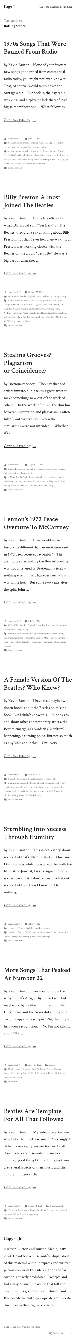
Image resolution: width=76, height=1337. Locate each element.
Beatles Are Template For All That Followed (34, 1115)
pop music (8, 147)
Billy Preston (46, 300)
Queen (63, 481)
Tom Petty (48, 485)
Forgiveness (17, 637)
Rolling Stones (49, 159)
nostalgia (49, 142)
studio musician (42, 317)
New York (21, 641)
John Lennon (28, 155)
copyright (60, 477)
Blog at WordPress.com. (26, 1326)
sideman (7, 317)
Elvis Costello (15, 155)
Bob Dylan (57, 300)
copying (51, 477)
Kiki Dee (50, 1073)
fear (34, 932)
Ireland (27, 637)
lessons (54, 932)
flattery (19, 481)
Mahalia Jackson (28, 308)
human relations (53, 625)
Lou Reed (56, 155)
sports (47, 928)
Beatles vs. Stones (45, 1210)
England (34, 142)
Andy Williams (39, 1069)
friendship (40, 625)
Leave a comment (15, 167)
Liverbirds (23, 791)
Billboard (35, 300)
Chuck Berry (42, 782)
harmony (8, 1214)
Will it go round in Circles (19, 321)
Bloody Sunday (36, 633)
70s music (26, 1069)
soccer (39, 936)
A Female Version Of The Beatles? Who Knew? (38, 683)
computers (12, 928)
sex (34, 147)
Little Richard (13, 308)
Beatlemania (13, 782)
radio (16, 147)
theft (41, 485)
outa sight (17, 312)
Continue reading (17, 119)
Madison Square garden (54, 637)
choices (26, 142)
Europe (33, 778)
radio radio (22, 159)
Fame (63, 782)
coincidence (41, 477)
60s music (15, 1069)
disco (61, 633)
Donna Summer (49, 151)
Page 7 (9, 6)
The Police (22, 485)
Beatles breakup (22, 633)
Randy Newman (35, 159)
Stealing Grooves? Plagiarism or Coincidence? (27, 363)
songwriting (42, 147)
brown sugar (35, 151)
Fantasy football (25, 928)
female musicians (11, 787)
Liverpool (33, 791)
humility (41, 932)
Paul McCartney (34, 641)
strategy (46, 936)
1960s (10, 296)
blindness (12, 932)
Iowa (48, 932)
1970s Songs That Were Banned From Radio (35, 48)
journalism (38, 928)
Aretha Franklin (15, 300)
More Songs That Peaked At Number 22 (37, 974)
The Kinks (9, 163)
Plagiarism (54, 481)
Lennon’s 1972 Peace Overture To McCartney (36, 523)
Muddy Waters (53, 791)
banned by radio (22, 151)
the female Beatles (33, 795)
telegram (7, 646)
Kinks (14, 791)
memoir (41, 791)
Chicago (57, 1069)
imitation (28, 481)
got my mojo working (39, 787)
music (41, 142)
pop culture (59, 142)
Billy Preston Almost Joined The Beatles (32, 201)
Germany (24, 787)
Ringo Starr (28, 312)
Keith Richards (38, 1073)
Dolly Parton (9, 481)
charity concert (51, 633)
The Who (32, 485)
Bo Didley (31, 782)
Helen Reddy (16, 1073)
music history (10, 641)
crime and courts (31, 469)
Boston (50, 1069)
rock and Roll (25, 147)
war (43, 163)
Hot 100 (32, 304)
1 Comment (13, 1081)
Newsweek (41, 308)
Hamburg (54, 787)
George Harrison (11, 304)
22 (9, 1069)
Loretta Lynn (45, 155)
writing (30, 473)
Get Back (24, 304)
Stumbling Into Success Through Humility (35, 833)
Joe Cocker (42, 304)
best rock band (60, 1210)
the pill (18, 163)
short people (62, 159)
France (7, 1073)
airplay (11, 151)
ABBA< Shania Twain (18, 477)
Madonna (37, 481)
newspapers (16, 936)
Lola (37, 155)
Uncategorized (56, 1206)
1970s (10, 142)
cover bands (54, 782)
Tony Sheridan (57, 317)
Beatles (23, 296)
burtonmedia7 (14, 138)
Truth (23, 473)
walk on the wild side (31, 163)
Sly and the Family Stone (23, 317)
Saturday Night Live (57, 312)
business (18, 142)
